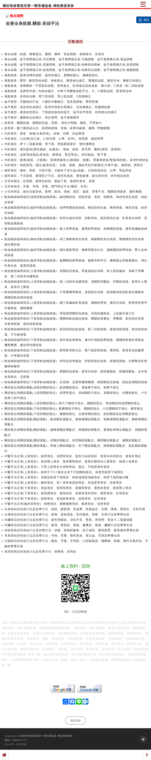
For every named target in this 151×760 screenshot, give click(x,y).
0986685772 (19, 740)
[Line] (143, 739)
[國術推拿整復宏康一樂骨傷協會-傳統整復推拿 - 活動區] (143, 4)
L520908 (21, 744)
